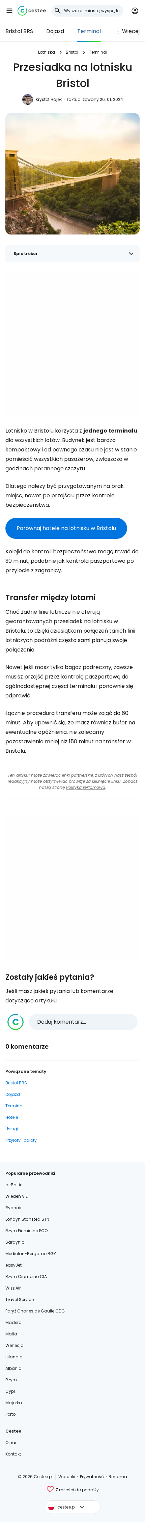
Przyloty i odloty (21, 1140)
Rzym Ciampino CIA (26, 1276)
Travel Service (19, 1299)
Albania (13, 1368)
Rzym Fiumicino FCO (26, 1231)
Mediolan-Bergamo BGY (30, 1253)
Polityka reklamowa (85, 787)
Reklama (118, 1476)
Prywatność (92, 1476)
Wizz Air (13, 1288)
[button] (9, 10)
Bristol (72, 52)
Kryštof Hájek (49, 99)
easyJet (13, 1265)
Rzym (11, 1380)
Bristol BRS (19, 31)
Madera (13, 1322)
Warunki (66, 1476)
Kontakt (13, 1454)
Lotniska (46, 52)
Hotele (11, 1117)
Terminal (89, 31)
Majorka (13, 1403)
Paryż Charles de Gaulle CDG (35, 1311)
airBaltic (14, 1185)
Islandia (14, 1357)
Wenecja (14, 1345)
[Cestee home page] (32, 11)
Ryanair (13, 1208)
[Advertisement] (72, 342)
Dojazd (55, 31)
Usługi (11, 1129)
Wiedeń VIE (16, 1196)
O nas (11, 1442)
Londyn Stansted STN (27, 1219)
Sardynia (15, 1242)
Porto (10, 1414)
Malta (11, 1334)
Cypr (10, 1391)
